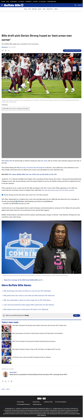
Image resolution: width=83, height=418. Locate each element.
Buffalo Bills (9, 161)
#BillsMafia (20, 201)
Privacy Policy (20, 402)
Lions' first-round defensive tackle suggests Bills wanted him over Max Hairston (29, 305)
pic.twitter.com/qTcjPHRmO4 (43, 201)
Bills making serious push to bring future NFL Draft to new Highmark (26, 309)
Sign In (80, 5)
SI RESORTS (28, 1)
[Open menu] (2, 5)
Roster (39, 9)
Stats (44, 9)
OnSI (29, 9)
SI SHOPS (35, 1)
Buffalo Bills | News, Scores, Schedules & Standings (16, 108)
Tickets (56, 9)
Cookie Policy (36, 402)
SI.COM (3, 1)
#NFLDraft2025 (29, 201)
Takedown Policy (48, 402)
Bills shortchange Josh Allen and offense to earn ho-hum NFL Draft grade (27, 291)
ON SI (7, 1)
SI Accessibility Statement (23, 404)
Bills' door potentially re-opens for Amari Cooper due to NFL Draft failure (27, 300)
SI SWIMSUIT (13, 1)
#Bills (53, 199)
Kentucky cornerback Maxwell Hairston (32, 167)
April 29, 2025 (25, 203)
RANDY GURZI (13, 372)
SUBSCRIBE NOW (51, 1)
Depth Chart (50, 9)
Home (25, 9)
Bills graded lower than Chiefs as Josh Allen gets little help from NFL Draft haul (29, 295)
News (8, 389)
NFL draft (44, 161)
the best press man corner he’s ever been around (58, 190)
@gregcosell (12, 199)
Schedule (34, 9)
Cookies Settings (37, 404)
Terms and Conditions (60, 402)
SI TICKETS (21, 1)
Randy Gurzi (5, 47)
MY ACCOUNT (42, 1)
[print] (11, 381)
